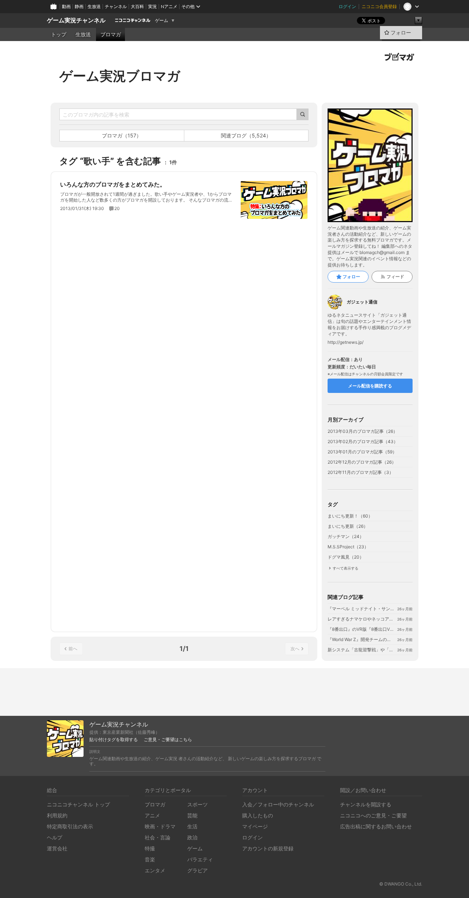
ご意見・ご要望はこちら (168, 739)
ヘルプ (54, 837)
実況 (152, 6)
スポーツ (197, 804)
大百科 (137, 6)
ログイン (347, 6)
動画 (66, 6)
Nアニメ (169, 6)
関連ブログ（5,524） (246, 135)
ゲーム (161, 20)
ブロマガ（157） (121, 135)
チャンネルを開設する (365, 804)
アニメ (152, 815)
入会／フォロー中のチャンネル (278, 804)
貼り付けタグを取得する (113, 739)
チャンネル (116, 6)
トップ (58, 34)
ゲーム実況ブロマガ (119, 76)
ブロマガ (110, 34)
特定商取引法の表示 (70, 826)
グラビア (197, 870)
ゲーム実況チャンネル (76, 20)
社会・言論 (157, 837)
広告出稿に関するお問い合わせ (376, 826)
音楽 (150, 859)
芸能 (192, 815)
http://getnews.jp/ (345, 342)
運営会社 (57, 848)
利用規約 (57, 815)
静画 (79, 6)
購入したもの (257, 815)
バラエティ (200, 859)
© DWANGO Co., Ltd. (400, 884)
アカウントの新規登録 (267, 848)
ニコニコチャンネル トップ (78, 804)
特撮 (150, 848)
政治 (192, 837)
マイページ (255, 826)
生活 (192, 826)
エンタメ (155, 870)
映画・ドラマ (160, 826)
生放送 (94, 6)
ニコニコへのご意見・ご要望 (373, 815)
